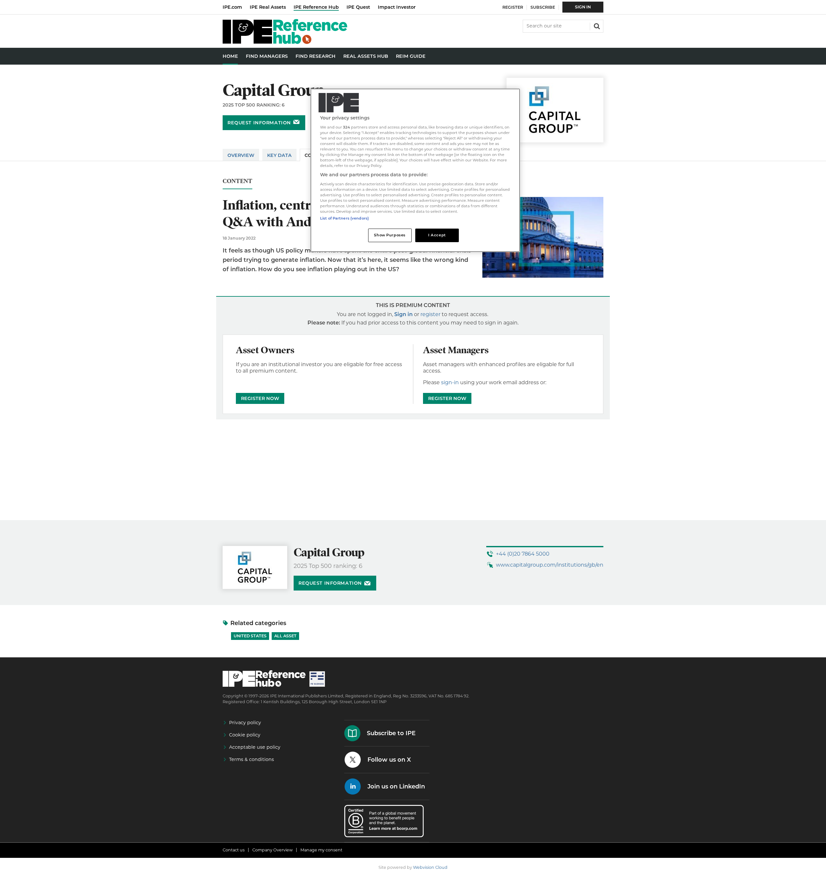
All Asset (285, 635)
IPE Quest (358, 7)
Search (596, 25)
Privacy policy (245, 722)
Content (237, 181)
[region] (415, 170)
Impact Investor (397, 7)
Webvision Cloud (430, 867)
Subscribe (542, 7)
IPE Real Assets (268, 7)
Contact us (234, 850)
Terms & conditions (251, 759)
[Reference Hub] (285, 42)
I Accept (437, 235)
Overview (240, 155)
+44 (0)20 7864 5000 (522, 554)
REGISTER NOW (260, 398)
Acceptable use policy (254, 747)
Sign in (403, 314)
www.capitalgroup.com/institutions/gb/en (549, 565)
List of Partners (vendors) (344, 218)
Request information (259, 123)
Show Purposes (389, 235)
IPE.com (232, 7)
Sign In (583, 7)
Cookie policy (244, 735)
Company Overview (272, 850)
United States (250, 635)
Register (512, 7)
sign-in (450, 382)
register (430, 314)
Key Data (279, 155)
